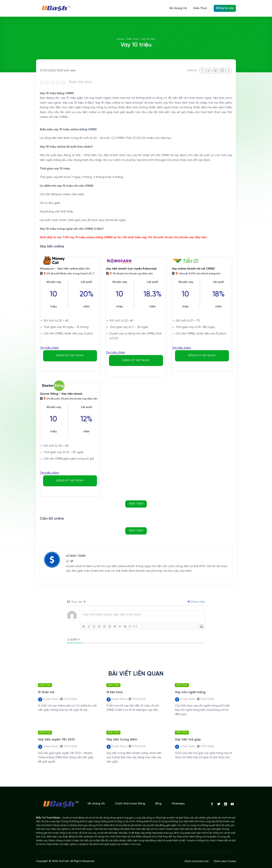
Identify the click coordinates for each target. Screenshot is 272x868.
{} (130, 626)
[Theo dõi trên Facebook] (212, 804)
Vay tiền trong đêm (121, 739)
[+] (135, 626)
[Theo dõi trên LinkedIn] (225, 804)
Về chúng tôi (178, 8)
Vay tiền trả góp (188, 739)
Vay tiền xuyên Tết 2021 (56, 739)
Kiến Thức (200, 8)
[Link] (125, 626)
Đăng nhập (197, 601)
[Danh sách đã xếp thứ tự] (104, 626)
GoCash (64, 861)
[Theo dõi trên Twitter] (218, 804)
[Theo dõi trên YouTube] (232, 804)
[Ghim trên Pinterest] (215, 70)
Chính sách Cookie (225, 861)
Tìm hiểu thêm (49, 347)
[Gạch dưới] (94, 626)
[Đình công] (99, 626)
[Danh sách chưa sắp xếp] (109, 626)
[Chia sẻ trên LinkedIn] (222, 70)
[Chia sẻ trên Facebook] (202, 70)
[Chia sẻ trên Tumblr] (229, 70)
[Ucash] (54, 8)
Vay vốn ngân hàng (190, 692)
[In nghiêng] (88, 626)
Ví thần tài (46, 692)
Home (120, 39)
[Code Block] (119, 626)
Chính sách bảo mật (196, 861)
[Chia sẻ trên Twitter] (209, 70)
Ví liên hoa (114, 692)
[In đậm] (83, 626)
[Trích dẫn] (114, 626)
